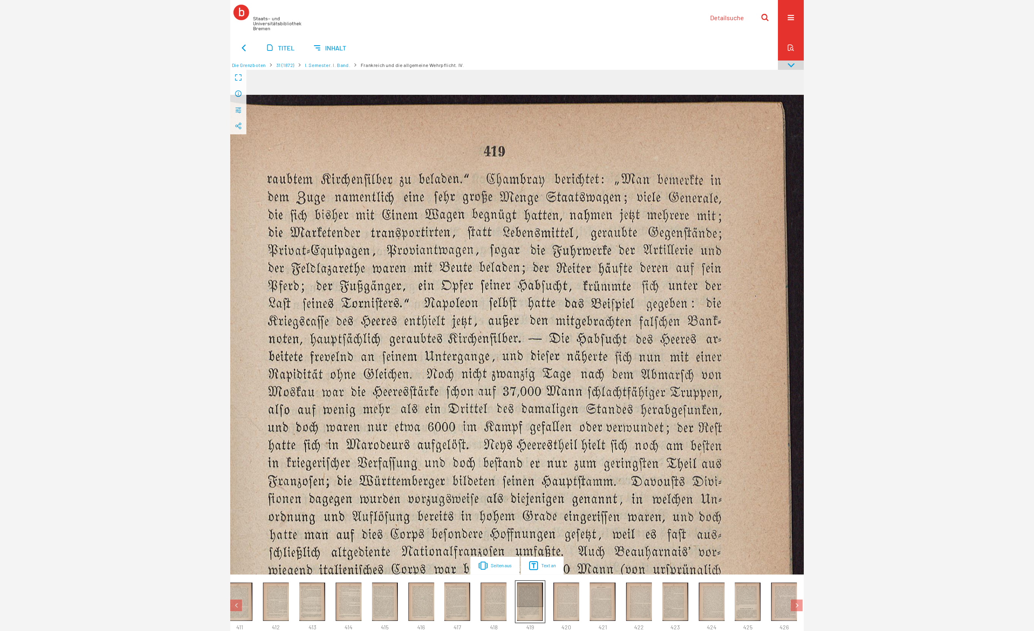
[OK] (765, 17)
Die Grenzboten (249, 65)
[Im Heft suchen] (791, 48)
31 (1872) (285, 65)
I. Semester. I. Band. (328, 65)
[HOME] (267, 17)
